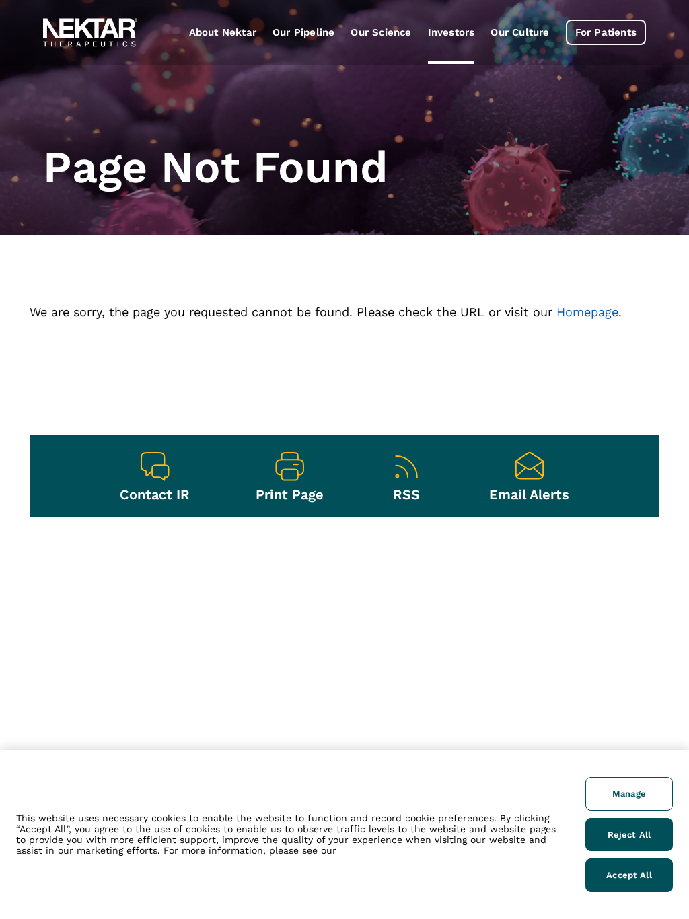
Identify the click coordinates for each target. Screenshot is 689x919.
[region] (344, 834)
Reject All (629, 835)
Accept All (628, 875)
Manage (629, 793)
